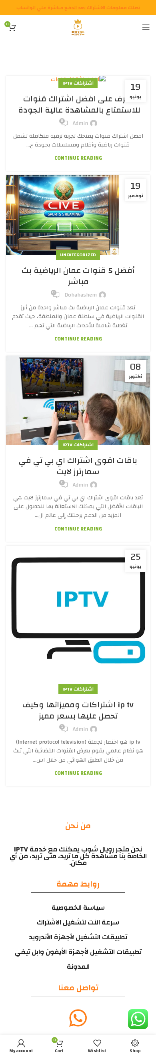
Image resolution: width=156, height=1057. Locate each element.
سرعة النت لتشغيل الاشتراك (78, 922)
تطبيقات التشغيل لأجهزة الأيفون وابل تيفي (78, 952)
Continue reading (78, 158)
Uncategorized (78, 254)
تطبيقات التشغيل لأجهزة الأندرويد (78, 937)
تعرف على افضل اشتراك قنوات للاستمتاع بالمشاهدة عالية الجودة (78, 104)
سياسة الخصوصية (78, 907)
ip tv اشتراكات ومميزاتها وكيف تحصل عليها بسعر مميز (78, 710)
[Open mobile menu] (146, 27)
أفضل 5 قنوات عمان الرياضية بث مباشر (78, 276)
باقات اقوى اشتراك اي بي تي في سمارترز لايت (78, 466)
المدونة (78, 966)
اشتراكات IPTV (78, 83)
